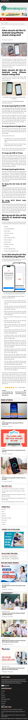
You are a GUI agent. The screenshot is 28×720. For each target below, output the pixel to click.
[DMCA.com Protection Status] (5, 685)
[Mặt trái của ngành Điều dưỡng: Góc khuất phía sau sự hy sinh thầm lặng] (14, 656)
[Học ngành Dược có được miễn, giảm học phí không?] (14, 573)
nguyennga (11, 671)
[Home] (2, 19)
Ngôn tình (4, 515)
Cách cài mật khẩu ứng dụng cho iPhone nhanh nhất (13, 501)
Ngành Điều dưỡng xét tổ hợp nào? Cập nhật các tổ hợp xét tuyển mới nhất (14, 641)
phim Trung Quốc (5, 558)
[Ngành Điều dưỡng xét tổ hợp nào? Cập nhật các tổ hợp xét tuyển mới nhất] (14, 628)
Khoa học (4, 513)
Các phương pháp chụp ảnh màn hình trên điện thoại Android (7, 393)
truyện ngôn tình (14, 558)
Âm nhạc (3, 509)
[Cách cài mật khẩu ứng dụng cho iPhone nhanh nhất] (14, 410)
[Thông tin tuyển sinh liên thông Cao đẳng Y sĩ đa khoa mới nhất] (14, 601)
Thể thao (3, 27)
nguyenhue (11, 589)
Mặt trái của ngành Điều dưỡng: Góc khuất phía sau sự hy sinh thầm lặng (13, 669)
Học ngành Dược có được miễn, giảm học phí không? (13, 488)
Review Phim (4, 520)
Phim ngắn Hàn (11, 296)
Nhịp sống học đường (6, 518)
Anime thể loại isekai (19, 101)
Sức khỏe (4, 522)
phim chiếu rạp (5, 556)
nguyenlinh (10, 39)
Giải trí (3, 511)
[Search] (26, 19)
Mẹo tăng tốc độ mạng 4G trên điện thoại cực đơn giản (20, 393)
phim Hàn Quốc (13, 556)
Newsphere (18, 718)
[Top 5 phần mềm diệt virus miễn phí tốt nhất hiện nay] (14, 438)
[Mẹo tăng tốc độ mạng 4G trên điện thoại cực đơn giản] (14, 465)
